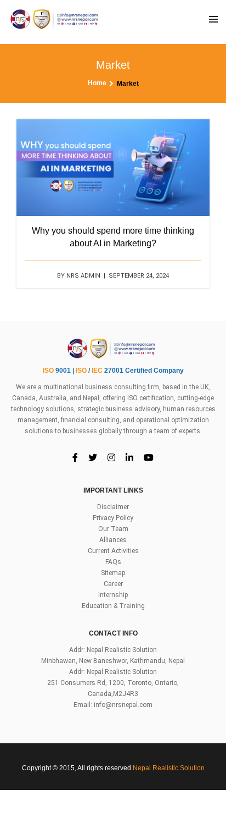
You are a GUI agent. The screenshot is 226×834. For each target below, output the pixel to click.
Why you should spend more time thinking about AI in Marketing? (113, 237)
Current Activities (113, 551)
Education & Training (113, 606)
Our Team (113, 529)
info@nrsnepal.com (123, 705)
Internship (113, 595)
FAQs (113, 562)
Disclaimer (113, 507)
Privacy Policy (113, 518)
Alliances (113, 540)
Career (113, 584)
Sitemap (113, 573)
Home (97, 83)
